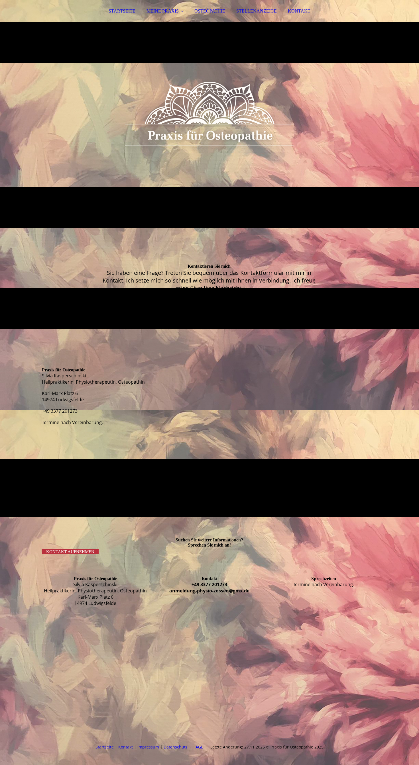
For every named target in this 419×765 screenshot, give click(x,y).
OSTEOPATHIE (209, 11)
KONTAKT (299, 11)
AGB (201, 747)
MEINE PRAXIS (163, 11)
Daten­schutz (176, 747)
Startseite (104, 747)
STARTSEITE (122, 11)
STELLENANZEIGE (256, 11)
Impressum (148, 747)
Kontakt (125, 747)
